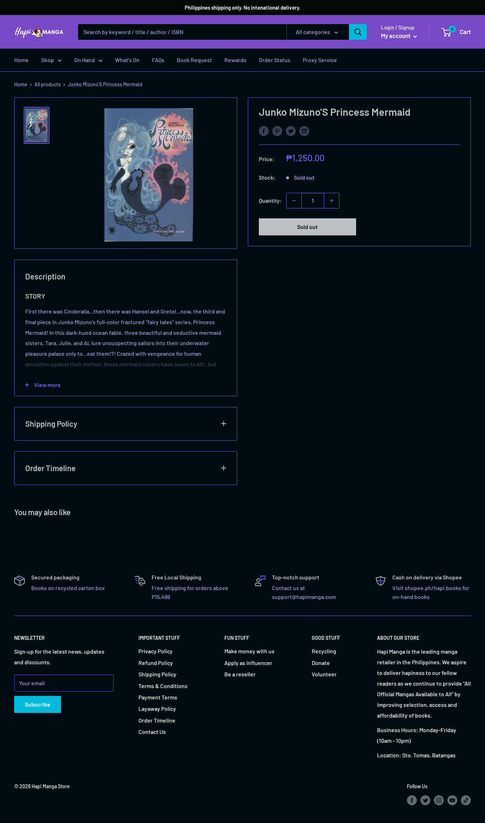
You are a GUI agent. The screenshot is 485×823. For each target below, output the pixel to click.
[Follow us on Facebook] (412, 800)
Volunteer (324, 674)
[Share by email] (304, 130)
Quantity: (270, 200)
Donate (321, 662)
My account (396, 35)
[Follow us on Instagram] (439, 800)
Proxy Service (320, 59)
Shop (47, 59)
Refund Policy (155, 662)
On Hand (84, 59)
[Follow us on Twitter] (425, 800)
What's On (127, 59)
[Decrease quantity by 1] (294, 200)
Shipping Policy (157, 674)
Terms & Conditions (162, 685)
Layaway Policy (157, 708)
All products (47, 84)
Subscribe (37, 704)
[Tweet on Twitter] (291, 130)
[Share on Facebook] (264, 130)
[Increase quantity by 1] (331, 200)
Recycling (324, 651)
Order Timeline (156, 720)
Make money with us (249, 651)
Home (21, 59)
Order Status (274, 59)
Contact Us (152, 731)
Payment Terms (157, 697)
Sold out (307, 226)
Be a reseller (240, 674)
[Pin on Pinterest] (277, 130)
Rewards (235, 59)
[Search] (358, 32)
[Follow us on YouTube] (452, 800)
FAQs (158, 59)
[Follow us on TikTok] (466, 800)
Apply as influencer (248, 662)
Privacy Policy (155, 651)
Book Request (194, 59)
